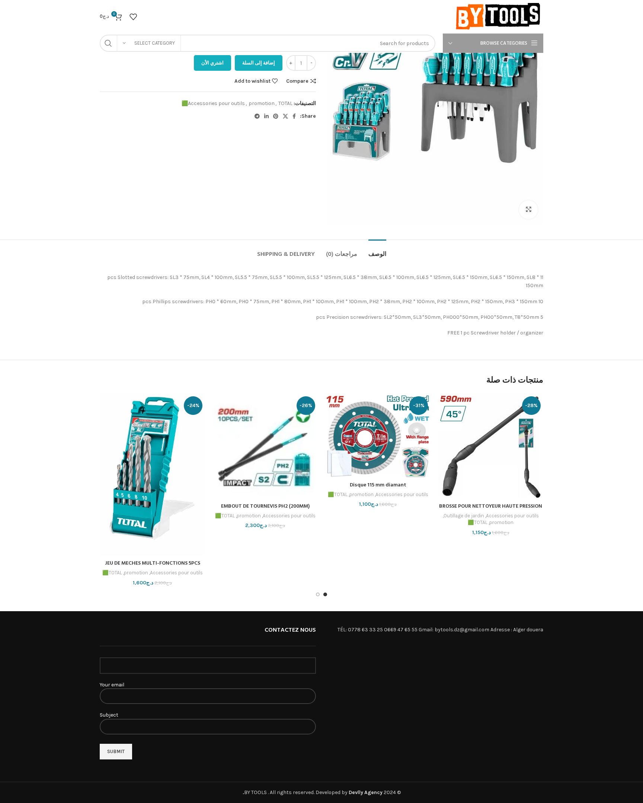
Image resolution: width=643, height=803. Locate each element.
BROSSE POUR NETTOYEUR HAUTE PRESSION (490, 506)
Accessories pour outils (216, 103)
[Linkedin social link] (266, 116)
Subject (109, 715)
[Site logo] (498, 16)
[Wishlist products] (133, 16)
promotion (262, 103)
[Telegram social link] (257, 116)
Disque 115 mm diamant (378, 485)
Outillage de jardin (464, 515)
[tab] (377, 250)
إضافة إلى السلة (258, 63)
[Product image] (265, 446)
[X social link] (285, 116)
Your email (112, 685)
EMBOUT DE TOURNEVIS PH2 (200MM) (265, 506)
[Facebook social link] (294, 116)
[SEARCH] (108, 43)
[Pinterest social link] (276, 116)
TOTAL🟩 (477, 522)
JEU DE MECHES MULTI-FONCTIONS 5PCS (152, 563)
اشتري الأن (212, 63)
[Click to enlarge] (528, 209)
